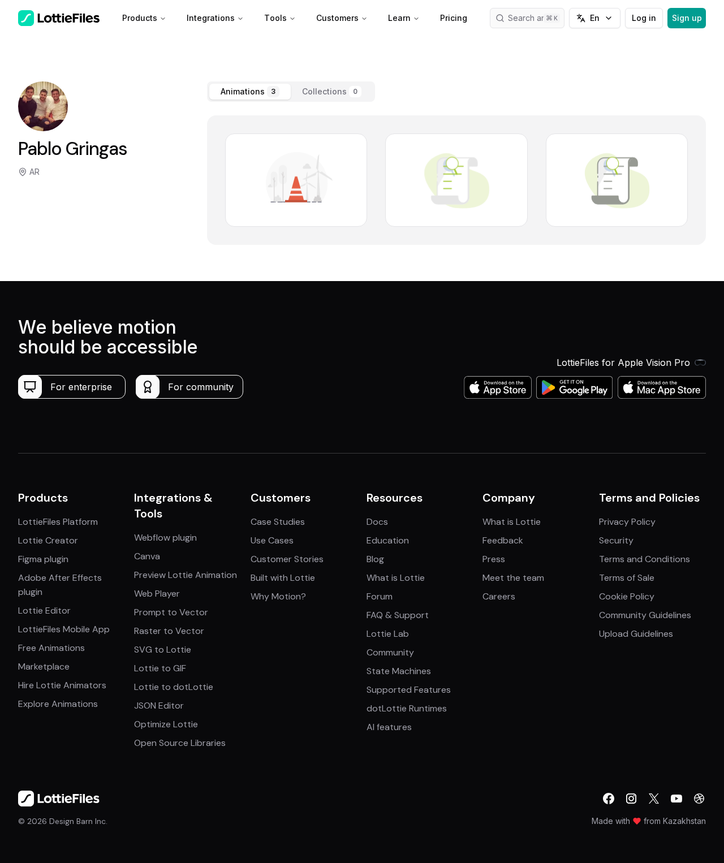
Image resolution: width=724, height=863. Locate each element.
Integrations (211, 18)
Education (388, 540)
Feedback (502, 540)
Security (616, 540)
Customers (337, 18)
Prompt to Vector (171, 612)
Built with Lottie (283, 578)
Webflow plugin (165, 537)
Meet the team (513, 578)
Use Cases (272, 540)
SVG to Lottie (162, 649)
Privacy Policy (627, 522)
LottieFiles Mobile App (64, 629)
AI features (389, 727)
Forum (380, 596)
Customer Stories (287, 559)
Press (493, 559)
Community (390, 652)
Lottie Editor (44, 610)
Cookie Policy (626, 596)
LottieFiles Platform (58, 522)
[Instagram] (631, 798)
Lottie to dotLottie (173, 687)
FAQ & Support (398, 615)
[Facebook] (608, 798)
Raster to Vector (169, 631)
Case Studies (278, 522)
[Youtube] (676, 798)
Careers (498, 596)
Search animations (536, 18)
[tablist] (291, 91)
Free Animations (51, 648)
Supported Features (409, 690)
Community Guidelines (645, 615)
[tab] (250, 92)
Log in (644, 18)
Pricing (453, 18)
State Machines (399, 671)
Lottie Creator (48, 540)
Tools (275, 18)
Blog (375, 559)
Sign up (687, 18)
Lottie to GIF (160, 668)
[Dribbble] (699, 798)
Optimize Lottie (166, 724)
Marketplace (44, 666)
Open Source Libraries (180, 743)
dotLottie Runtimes (407, 708)
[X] (654, 798)
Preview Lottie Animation (185, 575)
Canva (147, 556)
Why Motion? (278, 596)
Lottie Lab (388, 634)
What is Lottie (396, 578)
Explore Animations (58, 704)
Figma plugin (43, 559)
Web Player (157, 593)
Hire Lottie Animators (62, 685)
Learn (399, 18)
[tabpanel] (456, 180)
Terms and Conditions (644, 559)
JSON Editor (159, 705)
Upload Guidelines (636, 634)
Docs (377, 522)
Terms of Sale (626, 578)
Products (139, 18)
